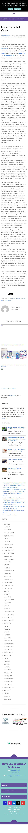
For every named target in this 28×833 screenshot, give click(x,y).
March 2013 (7, 699)
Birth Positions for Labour (15, 459)
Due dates (13, 515)
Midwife (14, 40)
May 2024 (7, 542)
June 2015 (7, 629)
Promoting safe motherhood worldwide (12, 345)
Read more (17, 9)
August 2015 (7, 623)
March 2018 (7, 603)
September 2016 (9, 612)
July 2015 (6, 626)
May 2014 (6, 664)
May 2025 (7, 524)
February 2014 (8, 673)
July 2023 (6, 565)
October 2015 (8, 617)
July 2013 (6, 693)
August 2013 (7, 690)
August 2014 (7, 655)
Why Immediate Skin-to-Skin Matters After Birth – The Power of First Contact (16, 439)
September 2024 (9, 536)
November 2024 (9, 533)
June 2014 (7, 661)
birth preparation (11, 298)
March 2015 (7, 638)
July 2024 (7, 539)
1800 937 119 (15, 773)
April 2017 (7, 609)
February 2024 (8, 544)
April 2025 (7, 527)
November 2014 (8, 647)
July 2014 (6, 658)
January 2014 (8, 676)
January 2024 (8, 547)
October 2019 (8, 588)
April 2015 (7, 635)
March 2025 (7, 530)
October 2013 (8, 684)
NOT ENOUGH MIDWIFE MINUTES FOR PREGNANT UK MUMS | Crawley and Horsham (14, 492)
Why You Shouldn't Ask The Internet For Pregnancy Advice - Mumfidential (14, 509)
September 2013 (9, 687)
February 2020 (8, 579)
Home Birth (14, 38)
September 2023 (9, 559)
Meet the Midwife (8, 40)
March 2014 (7, 670)
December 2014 (9, 644)
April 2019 (7, 594)
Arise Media (21, 814)
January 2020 (8, 582)
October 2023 (8, 556)
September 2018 (9, 600)
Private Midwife (8, 300)
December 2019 (8, 585)
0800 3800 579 (15, 770)
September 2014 (9, 652)
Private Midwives (6, 35)
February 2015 (8, 641)
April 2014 (7, 667)
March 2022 (7, 574)
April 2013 (7, 696)
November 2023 (9, 553)
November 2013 (8, 682)
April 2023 (7, 568)
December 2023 (9, 550)
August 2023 (7, 562)
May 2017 (6, 606)
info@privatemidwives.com (16, 776)
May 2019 (6, 591)
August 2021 (7, 577)
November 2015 (8, 614)
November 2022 (9, 571)
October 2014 (8, 649)
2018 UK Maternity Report (11, 487)
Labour (19, 38)
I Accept (10, 9)
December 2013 (8, 679)
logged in (12, 396)
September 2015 (9, 620)
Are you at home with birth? (8, 388)
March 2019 (7, 597)
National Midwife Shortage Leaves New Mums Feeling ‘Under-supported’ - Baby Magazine (13, 500)
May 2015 (6, 632)
